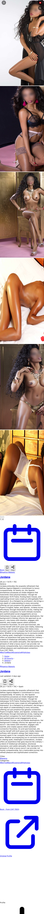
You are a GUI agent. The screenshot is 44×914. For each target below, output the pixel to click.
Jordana (5, 577)
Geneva (7, 660)
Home (6, 656)
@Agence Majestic (7, 572)
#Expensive (16, 652)
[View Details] (1, 684)
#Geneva (3, 758)
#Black (9, 652)
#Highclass (25, 652)
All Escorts (8, 658)
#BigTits (3, 652)
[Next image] (3, 517)
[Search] (40, 8)
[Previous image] (1, 517)
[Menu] (4, 3)
